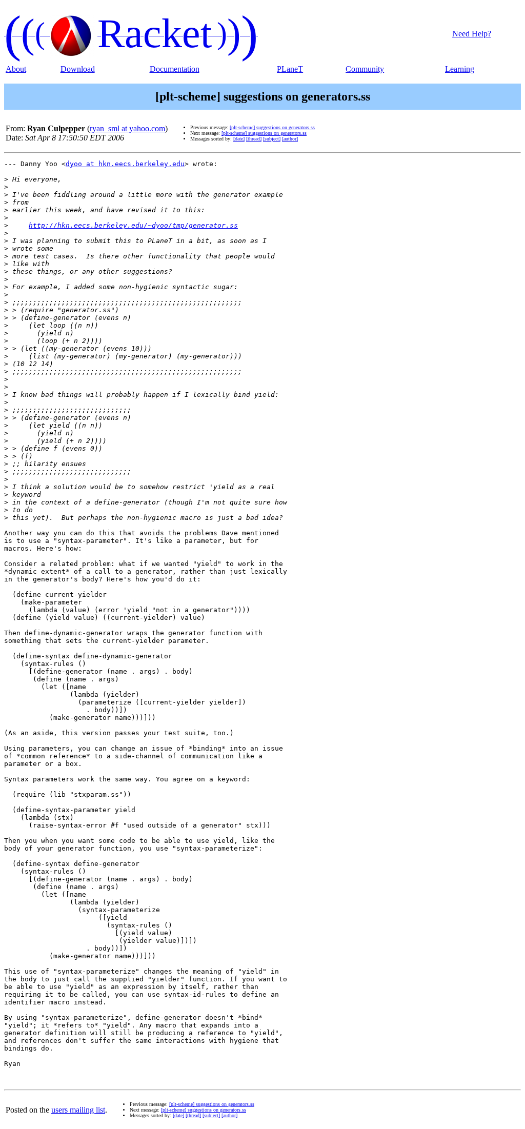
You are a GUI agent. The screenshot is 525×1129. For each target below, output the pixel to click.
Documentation (174, 69)
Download (77, 69)
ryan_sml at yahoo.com (127, 128)
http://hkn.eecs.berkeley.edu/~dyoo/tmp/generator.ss (133, 225)
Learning (459, 69)
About (16, 69)
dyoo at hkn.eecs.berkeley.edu (125, 164)
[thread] (253, 139)
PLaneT (290, 69)
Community (365, 69)
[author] (290, 139)
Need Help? (471, 33)
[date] (239, 139)
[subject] (271, 139)
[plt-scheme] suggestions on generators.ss (272, 127)
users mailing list (78, 1109)
